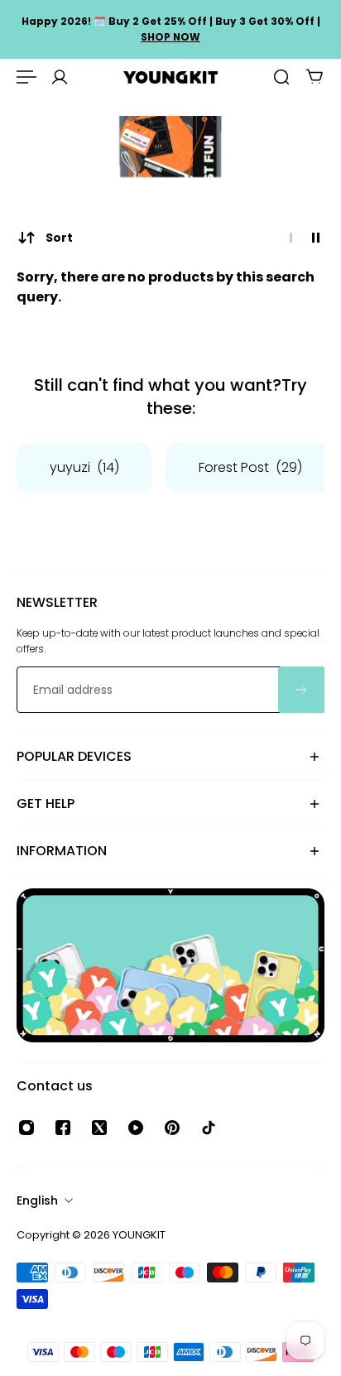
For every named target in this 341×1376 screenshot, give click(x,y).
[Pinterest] (172, 1127)
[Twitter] (99, 1127)
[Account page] (59, 77)
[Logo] (170, 77)
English (37, 1200)
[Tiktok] (208, 1127)
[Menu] (26, 77)
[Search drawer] (281, 77)
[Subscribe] (301, 689)
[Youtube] (136, 1127)
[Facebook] (63, 1127)
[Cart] (314, 77)
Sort (59, 237)
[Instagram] (26, 1127)
